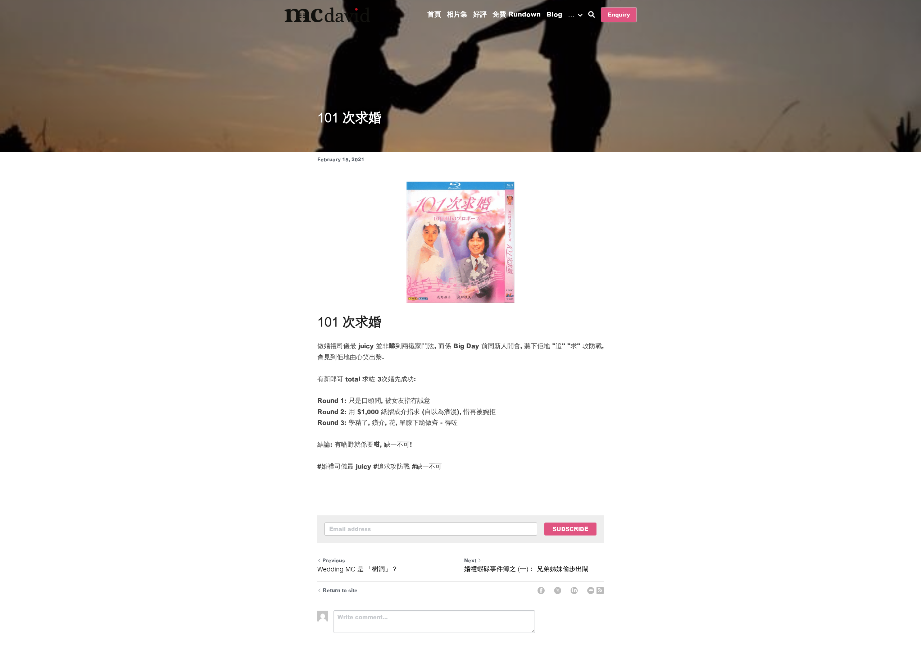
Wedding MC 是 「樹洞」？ (357, 569)
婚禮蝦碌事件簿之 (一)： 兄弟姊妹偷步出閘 (526, 569)
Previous (333, 560)
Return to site (340, 590)
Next (470, 560)
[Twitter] (557, 590)
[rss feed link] (600, 590)
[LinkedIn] (574, 590)
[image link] (327, 14)
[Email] (590, 590)
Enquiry (619, 15)
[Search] (591, 14)
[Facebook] (541, 590)
